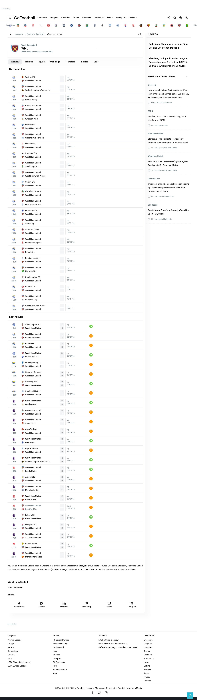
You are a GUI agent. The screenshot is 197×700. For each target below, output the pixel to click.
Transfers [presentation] (70, 62)
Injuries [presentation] (84, 62)
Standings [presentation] (55, 62)
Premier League (14, 640)
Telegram (131, 606)
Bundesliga (13, 651)
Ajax (55, 673)
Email (109, 606)
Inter (55, 651)
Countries (148, 647)
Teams (147, 651)
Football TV (149, 658)
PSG (55, 666)
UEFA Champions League (19, 662)
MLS (10, 658)
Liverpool (57, 658)
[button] (139, 34)
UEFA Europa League (17, 666)
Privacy (147, 677)
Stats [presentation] (96, 62)
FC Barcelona (59, 662)
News (146, 662)
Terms (146, 673)
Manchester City (60, 643)
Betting (147, 666)
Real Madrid (58, 647)
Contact (147, 680)
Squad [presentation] (41, 62)
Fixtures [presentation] (29, 62)
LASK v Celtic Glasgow (108, 640)
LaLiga (11, 643)
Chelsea (56, 655)
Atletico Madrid (60, 669)
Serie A (11, 647)
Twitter (41, 606)
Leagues (148, 643)
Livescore (148, 640)
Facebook (19, 606)
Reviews (147, 669)
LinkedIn (64, 606)
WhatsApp (86, 606)
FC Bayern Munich (61, 640)
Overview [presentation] (15, 62)
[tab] (15, 61)
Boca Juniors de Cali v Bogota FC (113, 643)
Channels (148, 655)
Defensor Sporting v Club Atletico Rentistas (117, 647)
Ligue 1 (11, 655)
